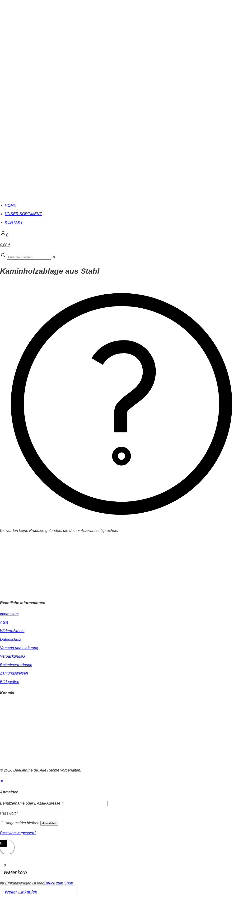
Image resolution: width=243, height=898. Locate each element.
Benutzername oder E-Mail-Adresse (31, 803)
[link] (53, 257)
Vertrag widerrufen (15, 760)
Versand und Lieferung (19, 648)
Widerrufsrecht (12, 631)
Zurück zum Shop (58, 883)
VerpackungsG (12, 656)
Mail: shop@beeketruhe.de (22, 716)
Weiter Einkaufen (21, 892)
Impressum (9, 614)
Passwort (9, 813)
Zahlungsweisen (14, 673)
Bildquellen (9, 682)
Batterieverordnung (16, 665)
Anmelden (49, 823)
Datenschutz (10, 639)
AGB (4, 623)
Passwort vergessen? (18, 833)
